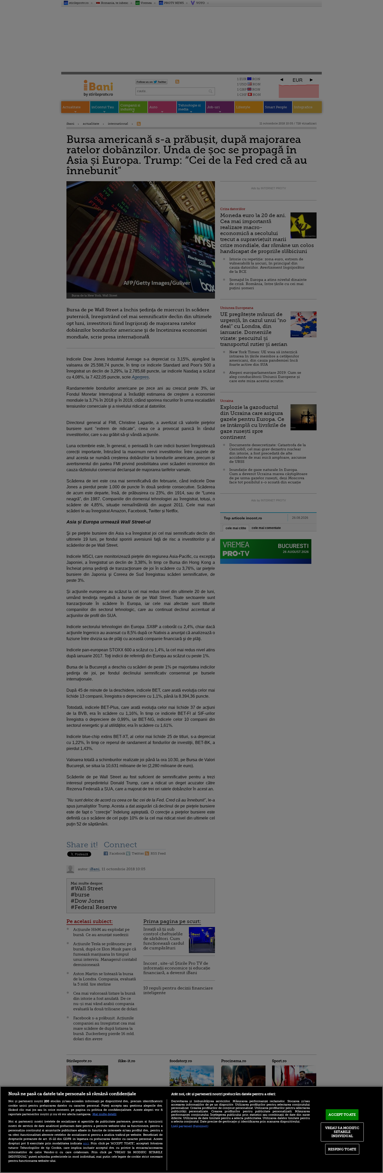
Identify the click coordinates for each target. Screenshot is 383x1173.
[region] (191, 1129)
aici (86, 1143)
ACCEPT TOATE (342, 1115)
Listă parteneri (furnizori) (189, 1126)
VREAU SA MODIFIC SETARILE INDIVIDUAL (342, 1132)
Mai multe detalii (104, 1114)
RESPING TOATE (342, 1149)
